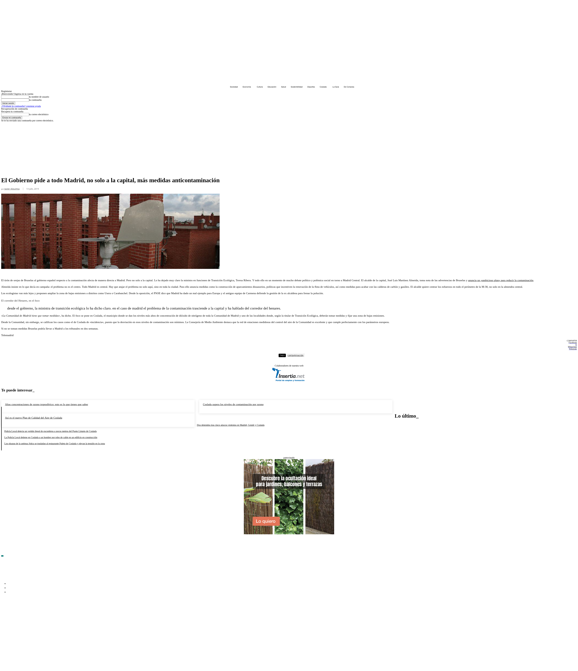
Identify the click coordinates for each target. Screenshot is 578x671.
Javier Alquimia (12, 189)
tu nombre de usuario (39, 96)
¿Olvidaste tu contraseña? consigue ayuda (21, 106)
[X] (35, 609)
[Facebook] (3, 609)
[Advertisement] (110, 153)
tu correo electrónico (38, 114)
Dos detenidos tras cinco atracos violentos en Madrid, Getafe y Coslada (230, 425)
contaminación (296, 355)
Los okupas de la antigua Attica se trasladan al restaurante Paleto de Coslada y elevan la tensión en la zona (54, 443)
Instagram (27, 609)
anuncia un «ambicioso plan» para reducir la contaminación (500, 280)
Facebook (11, 609)
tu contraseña (35, 100)
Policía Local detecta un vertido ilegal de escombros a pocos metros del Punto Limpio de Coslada (50, 431)
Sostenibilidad (9, 127)
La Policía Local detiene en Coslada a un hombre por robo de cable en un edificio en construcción (50, 437)
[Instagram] (19, 609)
